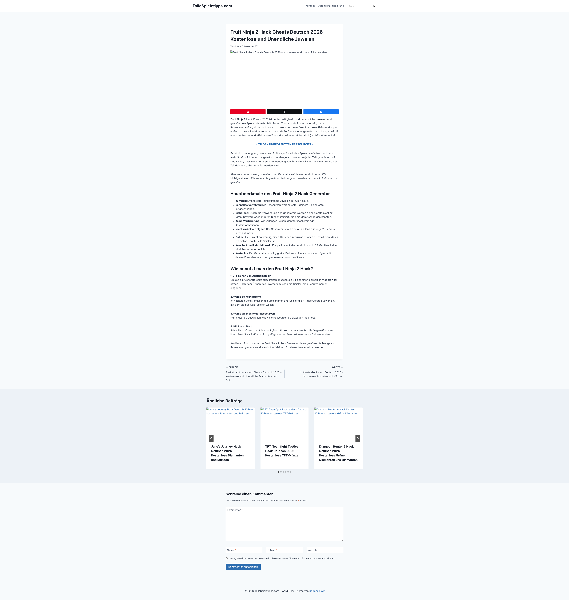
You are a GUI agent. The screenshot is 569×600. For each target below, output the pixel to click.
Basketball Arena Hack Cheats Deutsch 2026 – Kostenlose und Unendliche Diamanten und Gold (254, 374)
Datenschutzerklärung (331, 5)
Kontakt (310, 5)
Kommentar (235, 510)
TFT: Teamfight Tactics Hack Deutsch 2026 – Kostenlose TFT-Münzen (282, 451)
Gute (236, 46)
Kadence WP (317, 590)
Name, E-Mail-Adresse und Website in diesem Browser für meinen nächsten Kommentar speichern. (282, 558)
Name (231, 550)
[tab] (278, 472)
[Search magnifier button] (374, 6)
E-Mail (272, 550)
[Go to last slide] (211, 438)
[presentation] (230, 424)
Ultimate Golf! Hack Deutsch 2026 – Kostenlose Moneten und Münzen (322, 372)
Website (313, 550)
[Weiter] (357, 438)
